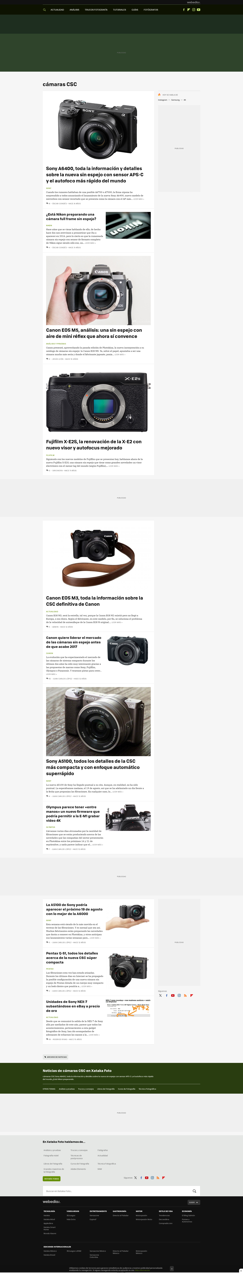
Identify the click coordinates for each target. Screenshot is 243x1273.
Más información (142, 1270)
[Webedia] (193, 2)
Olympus (50, 827)
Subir (192, 1202)
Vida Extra (71, 1219)
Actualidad (52, 611)
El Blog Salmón (188, 1215)
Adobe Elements (78, 1169)
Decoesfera (164, 1219)
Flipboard (188, 9)
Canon (49, 653)
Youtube (198, 9)
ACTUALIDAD (57, 9)
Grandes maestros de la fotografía (54, 1170)
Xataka (47, 1215)
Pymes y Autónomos (187, 1220)
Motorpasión (141, 1215)
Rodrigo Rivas (60, 1039)
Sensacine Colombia (94, 1255)
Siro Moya (57, 470)
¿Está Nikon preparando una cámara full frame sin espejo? (71, 216)
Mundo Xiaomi (50, 1233)
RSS (185, 995)
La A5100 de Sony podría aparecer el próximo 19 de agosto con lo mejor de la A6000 (74, 909)
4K (185, 99)
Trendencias (164, 1215)
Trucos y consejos (86, 1088)
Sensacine (94, 1215)
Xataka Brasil (49, 1254)
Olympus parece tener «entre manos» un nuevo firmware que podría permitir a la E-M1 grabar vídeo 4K (73, 813)
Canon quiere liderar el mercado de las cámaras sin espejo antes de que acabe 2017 (73, 642)
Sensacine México (98, 1251)
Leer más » (138, 199)
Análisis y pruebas (56, 344)
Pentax (49, 969)
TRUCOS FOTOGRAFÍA (96, 9)
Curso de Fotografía (126, 1088)
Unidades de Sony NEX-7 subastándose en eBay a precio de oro (73, 1006)
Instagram (193, 9)
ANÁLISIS (74, 9)
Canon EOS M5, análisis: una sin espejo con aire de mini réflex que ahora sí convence (94, 332)
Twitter (160, 995)
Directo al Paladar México (121, 1252)
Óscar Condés (59, 203)
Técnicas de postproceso (77, 1157)
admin (55, 626)
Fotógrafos (103, 1150)
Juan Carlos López (62, 678)
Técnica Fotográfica (147, 1088)
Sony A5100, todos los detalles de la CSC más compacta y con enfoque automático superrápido (93, 767)
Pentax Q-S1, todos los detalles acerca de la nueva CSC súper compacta (72, 957)
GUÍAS (135, 9)
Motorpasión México (141, 1252)
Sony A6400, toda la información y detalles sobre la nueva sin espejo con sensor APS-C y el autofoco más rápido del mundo (94, 174)
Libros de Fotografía (106, 1088)
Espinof (93, 1219)
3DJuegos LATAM (74, 1251)
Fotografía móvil (51, 1155)
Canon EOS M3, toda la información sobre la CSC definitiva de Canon (94, 600)
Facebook (183, 9)
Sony (48, 188)
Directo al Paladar (121, 1215)
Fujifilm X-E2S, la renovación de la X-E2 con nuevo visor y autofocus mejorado (94, 444)
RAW (100, 1169)
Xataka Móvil (49, 1219)
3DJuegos (71, 1215)
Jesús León (57, 359)
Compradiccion (165, 1223)
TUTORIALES (119, 9)
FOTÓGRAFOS (151, 9)
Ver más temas (51, 1178)
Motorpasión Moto (144, 1219)
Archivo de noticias (57, 1057)
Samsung (175, 99)
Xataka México (50, 1251)
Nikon (49, 225)
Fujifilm (50, 455)
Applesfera (48, 1223)
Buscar (194, 1191)
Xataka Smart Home (50, 1228)
